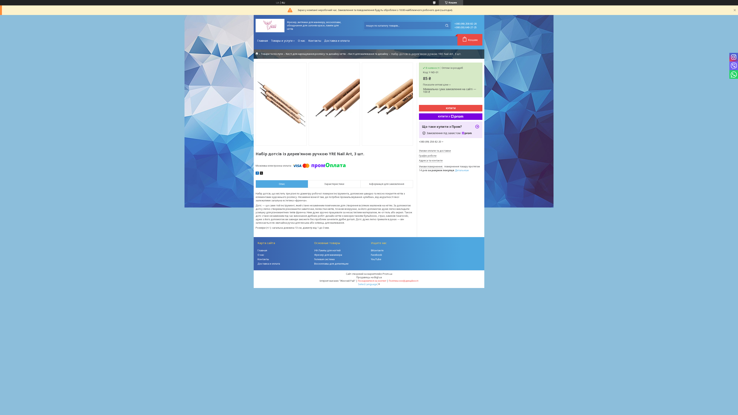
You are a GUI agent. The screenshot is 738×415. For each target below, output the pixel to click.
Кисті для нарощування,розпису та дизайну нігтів (316, 54)
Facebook (376, 254)
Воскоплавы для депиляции (331, 263)
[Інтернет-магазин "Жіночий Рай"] (270, 25)
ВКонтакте (377, 250)
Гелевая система (324, 259)
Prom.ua (387, 274)
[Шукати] (447, 25)
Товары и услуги (282, 40)
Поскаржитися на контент (372, 280)
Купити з (444, 116)
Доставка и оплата (337, 40)
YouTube (376, 259)
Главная (262, 40)
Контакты (314, 40)
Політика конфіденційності (403, 280)
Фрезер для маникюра (328, 254)
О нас (301, 40)
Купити (451, 108)
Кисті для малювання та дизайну (368, 54)
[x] (261, 173)
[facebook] (257, 173)
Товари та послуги (272, 54)
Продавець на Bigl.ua (369, 277)
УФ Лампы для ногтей (327, 250)
